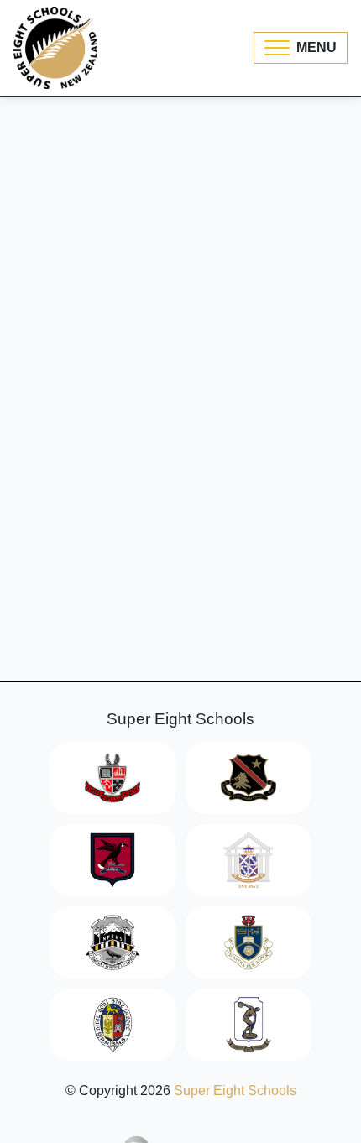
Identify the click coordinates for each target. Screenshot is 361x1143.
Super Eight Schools (235, 1090)
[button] (301, 48)
